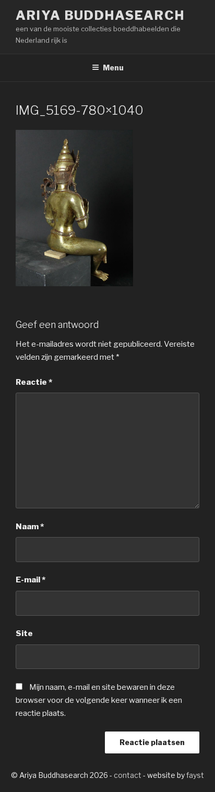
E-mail (30, 579)
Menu (113, 67)
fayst (195, 775)
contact (127, 775)
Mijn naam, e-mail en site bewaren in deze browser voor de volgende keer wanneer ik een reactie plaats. (99, 700)
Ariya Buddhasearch (100, 15)
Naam (30, 526)
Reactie (34, 382)
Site (24, 633)
